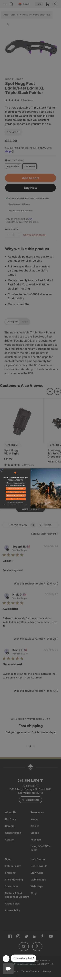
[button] (15, 489)
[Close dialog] (2, 470)
